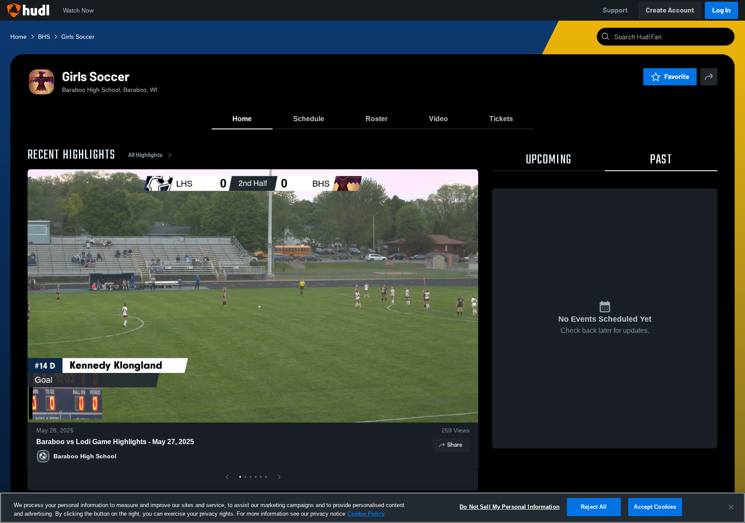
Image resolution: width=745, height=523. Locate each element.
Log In (721, 10)
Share (454, 445)
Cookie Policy (366, 513)
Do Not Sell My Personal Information (510, 507)
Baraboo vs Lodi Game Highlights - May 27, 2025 (115, 441)
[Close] (731, 507)
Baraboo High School (84, 456)
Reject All (594, 507)
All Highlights (145, 155)
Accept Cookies (655, 507)
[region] (372, 507)
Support (615, 10)
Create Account (670, 10)
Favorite (676, 76)
